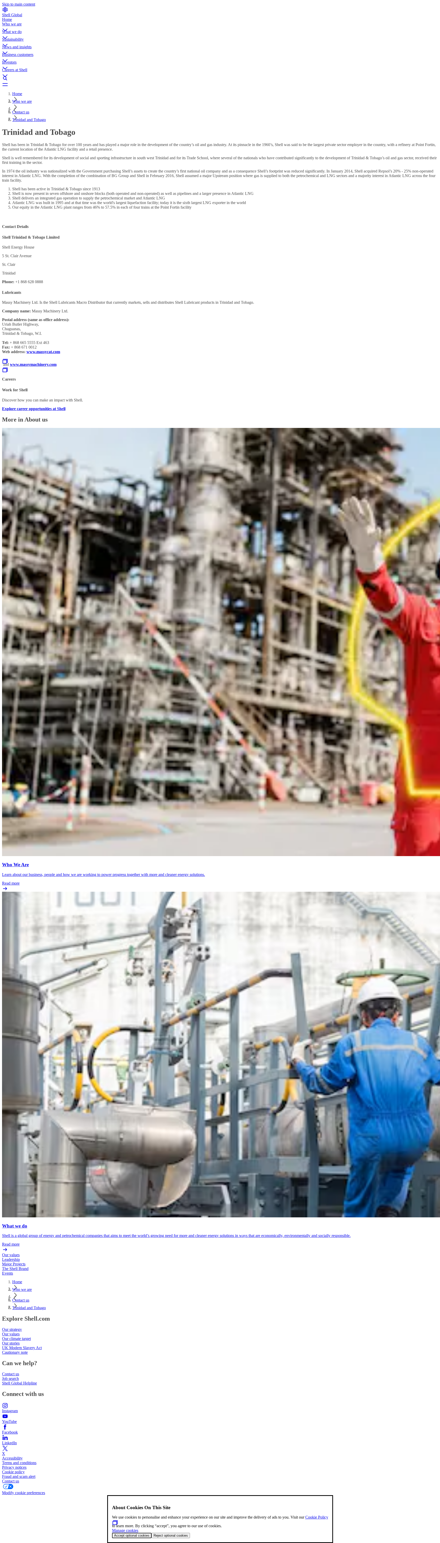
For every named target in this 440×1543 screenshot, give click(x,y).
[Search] (220, 78)
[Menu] (220, 84)
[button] (220, 26)
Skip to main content (18, 4)
